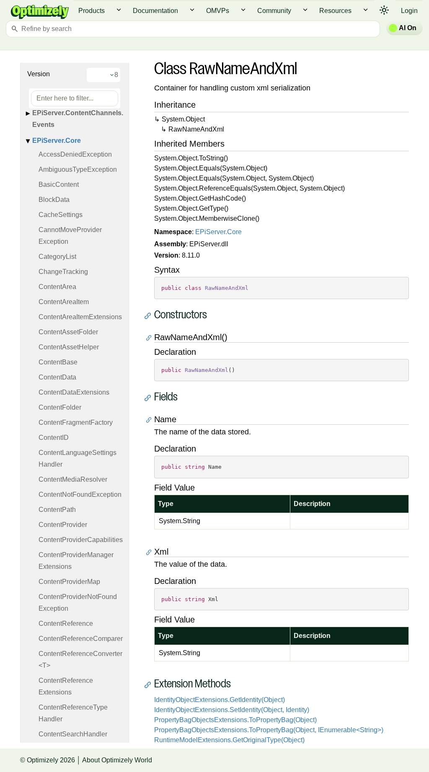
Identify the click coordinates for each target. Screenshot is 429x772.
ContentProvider (63, 524)
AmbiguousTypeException (78, 169)
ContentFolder (60, 407)
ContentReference (66, 623)
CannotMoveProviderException (70, 235)
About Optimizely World (117, 760)
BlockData (54, 199)
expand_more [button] (119, 10)
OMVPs (217, 10)
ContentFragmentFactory (76, 422)
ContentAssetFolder (68, 332)
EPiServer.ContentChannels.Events (77, 118)
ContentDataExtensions (74, 392)
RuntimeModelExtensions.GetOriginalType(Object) (229, 740)
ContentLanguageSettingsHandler (77, 458)
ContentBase (58, 362)
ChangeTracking (63, 271)
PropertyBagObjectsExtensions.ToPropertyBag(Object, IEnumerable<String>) (268, 729)
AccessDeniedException (75, 154)
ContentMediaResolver (73, 479)
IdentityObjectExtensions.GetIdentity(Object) (219, 699)
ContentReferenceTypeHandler (73, 713)
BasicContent (59, 184)
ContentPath (57, 509)
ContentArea (57, 286)
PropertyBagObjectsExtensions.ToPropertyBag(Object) (235, 719)
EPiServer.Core (56, 140)
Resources (335, 10)
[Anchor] (149, 316)
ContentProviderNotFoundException (78, 602)
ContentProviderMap (69, 581)
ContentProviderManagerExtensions (76, 560)
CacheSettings (61, 214)
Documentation (155, 10)
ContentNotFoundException (80, 494)
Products (91, 10)
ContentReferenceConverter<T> (80, 659)
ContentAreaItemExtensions (80, 316)
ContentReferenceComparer (81, 638)
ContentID (54, 437)
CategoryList (57, 256)
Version (38, 73)
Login (409, 10)
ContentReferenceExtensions (66, 686)
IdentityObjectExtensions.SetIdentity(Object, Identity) (231, 709)
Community (274, 10)
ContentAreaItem (64, 301)
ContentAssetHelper (69, 347)
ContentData (57, 377)
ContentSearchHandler (73, 734)
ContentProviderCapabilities (81, 539)
